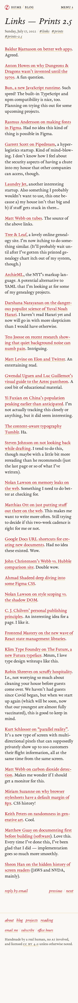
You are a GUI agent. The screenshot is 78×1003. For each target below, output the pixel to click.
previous (55, 891)
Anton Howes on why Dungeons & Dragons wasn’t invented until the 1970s (37, 72)
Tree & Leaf (15, 235)
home (16, 7)
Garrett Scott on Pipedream (30, 144)
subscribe (27, 930)
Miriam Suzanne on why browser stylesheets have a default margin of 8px (37, 797)
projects (32, 920)
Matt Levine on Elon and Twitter (35, 359)
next (69, 891)
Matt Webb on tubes (23, 218)
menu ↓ (67, 7)
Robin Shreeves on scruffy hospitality (38, 672)
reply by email (16, 891)
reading (47, 920)
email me (11, 930)
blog (19, 920)
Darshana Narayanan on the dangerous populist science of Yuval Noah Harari (38, 309)
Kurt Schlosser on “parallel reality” (36, 729)
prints (57, 31)
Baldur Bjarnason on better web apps (38, 49)
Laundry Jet (15, 184)
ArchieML (14, 275)
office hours (45, 930)
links (44, 31)
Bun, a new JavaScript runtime (32, 88)
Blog (29, 7)
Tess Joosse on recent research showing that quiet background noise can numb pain (38, 343)
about (9, 920)
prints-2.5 (13, 37)
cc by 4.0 (31, 944)
